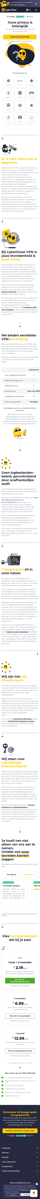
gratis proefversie (8, 292)
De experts (11, 874)
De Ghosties (28, 874)
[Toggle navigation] (36, 10)
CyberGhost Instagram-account (21, 721)
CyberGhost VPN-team (22, 719)
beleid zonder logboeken (17, 632)
